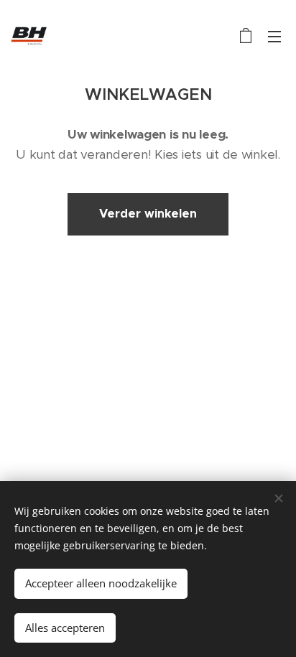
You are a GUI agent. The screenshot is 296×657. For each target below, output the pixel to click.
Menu (274, 36)
